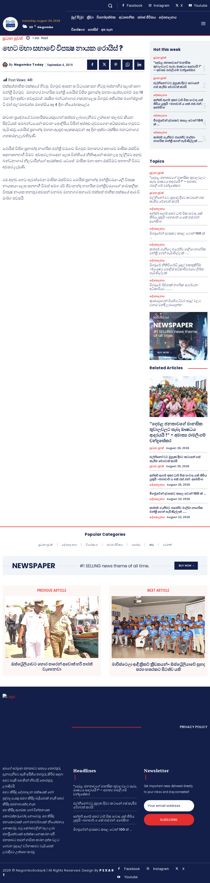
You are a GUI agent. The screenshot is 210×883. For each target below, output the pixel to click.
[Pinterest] (116, 65)
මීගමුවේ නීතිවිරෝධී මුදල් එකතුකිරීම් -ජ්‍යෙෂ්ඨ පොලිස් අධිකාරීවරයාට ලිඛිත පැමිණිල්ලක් (177, 269)
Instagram (161, 5)
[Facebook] (123, 6)
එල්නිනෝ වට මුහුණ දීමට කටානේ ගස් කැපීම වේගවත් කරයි (176, 85)
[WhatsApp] (127, 65)
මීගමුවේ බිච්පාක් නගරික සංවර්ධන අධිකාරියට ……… (174, 287)
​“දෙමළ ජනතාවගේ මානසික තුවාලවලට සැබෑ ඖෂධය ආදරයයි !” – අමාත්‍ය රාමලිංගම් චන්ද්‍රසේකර (177, 66)
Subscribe (169, 819)
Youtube (200, 5)
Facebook (134, 5)
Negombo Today (29, 64)
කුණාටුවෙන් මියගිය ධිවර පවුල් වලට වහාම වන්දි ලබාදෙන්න (175, 302)
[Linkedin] (139, 65)
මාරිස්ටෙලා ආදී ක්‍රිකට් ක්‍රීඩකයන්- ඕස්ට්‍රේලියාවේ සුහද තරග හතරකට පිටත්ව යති (158, 667)
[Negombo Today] (6, 64)
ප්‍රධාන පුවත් (13, 38)
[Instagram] (150, 6)
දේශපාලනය (160, 95)
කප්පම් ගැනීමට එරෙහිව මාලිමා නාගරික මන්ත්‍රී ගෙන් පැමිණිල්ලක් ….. (178, 139)
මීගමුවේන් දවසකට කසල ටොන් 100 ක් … (178, 122)
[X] (177, 6)
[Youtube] (190, 6)
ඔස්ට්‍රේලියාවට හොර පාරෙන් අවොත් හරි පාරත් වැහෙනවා (51, 666)
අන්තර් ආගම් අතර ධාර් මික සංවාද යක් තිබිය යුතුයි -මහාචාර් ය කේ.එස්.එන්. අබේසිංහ (178, 103)
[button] (110, 5)
